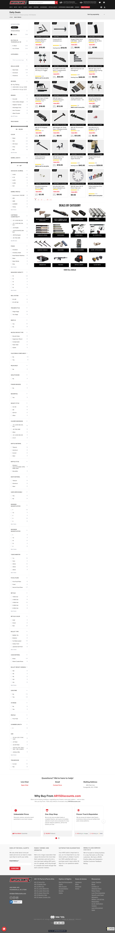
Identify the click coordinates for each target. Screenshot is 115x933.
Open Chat (24, 785)
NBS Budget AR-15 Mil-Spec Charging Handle (60, 128)
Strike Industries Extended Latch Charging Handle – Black (41, 159)
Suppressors (62, 7)
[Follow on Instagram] (14, 897)
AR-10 (15, 7)
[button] (110, 928)
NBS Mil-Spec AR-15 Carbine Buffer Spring (95, 69)
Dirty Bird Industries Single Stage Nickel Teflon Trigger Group (95, 99)
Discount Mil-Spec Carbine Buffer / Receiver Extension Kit (42, 40)
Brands (77, 7)
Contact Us (95, 886)
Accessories (43, 7)
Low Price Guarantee (98, 893)
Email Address (14, 860)
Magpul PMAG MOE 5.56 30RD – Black (77, 40)
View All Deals (70, 270)
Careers (94, 906)
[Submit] (56, 2)
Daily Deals (85, 7)
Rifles (77, 884)
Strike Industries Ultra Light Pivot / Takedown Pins (95, 188)
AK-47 (20, 7)
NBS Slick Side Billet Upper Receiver (77, 157)
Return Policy (96, 891)
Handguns (78, 882)
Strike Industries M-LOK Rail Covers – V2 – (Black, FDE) (78, 99)
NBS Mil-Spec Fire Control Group (58, 157)
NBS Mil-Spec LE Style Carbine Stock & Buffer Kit (41, 99)
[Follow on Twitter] (17, 897)
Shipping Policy (96, 888)
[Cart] (104, 2)
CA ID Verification (97, 904)
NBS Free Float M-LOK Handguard (77, 69)
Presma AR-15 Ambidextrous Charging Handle (58, 40)
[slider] (11, 126)
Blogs (93, 884)
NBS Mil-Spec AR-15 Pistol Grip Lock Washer (77, 188)
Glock (25, 7)
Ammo (30, 7)
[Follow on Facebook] (11, 897)
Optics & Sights (53, 7)
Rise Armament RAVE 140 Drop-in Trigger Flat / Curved (41, 70)
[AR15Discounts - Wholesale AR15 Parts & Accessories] (18, 2)
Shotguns (78, 886)
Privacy (78, 919)
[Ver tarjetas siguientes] (103, 821)
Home (11, 17)
